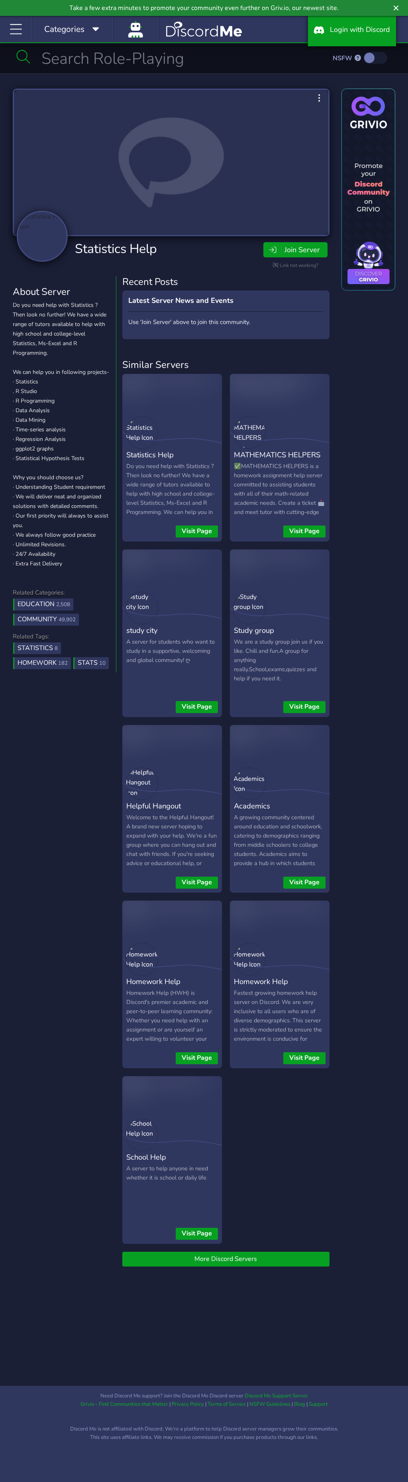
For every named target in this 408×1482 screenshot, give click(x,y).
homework (43, 662)
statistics (38, 648)
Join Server (302, 250)
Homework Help (153, 981)
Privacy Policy (188, 1404)
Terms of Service (227, 1404)
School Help (146, 1157)
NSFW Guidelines (269, 1404)
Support (318, 1404)
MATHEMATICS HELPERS (277, 455)
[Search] (23, 56)
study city (141, 630)
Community (47, 619)
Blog (299, 1404)
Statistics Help (116, 248)
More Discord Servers (225, 1259)
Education (44, 604)
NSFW (343, 58)
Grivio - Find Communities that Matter (124, 1404)
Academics (252, 806)
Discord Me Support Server (276, 1395)
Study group (254, 630)
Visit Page (197, 531)
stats (92, 662)
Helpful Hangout (153, 806)
